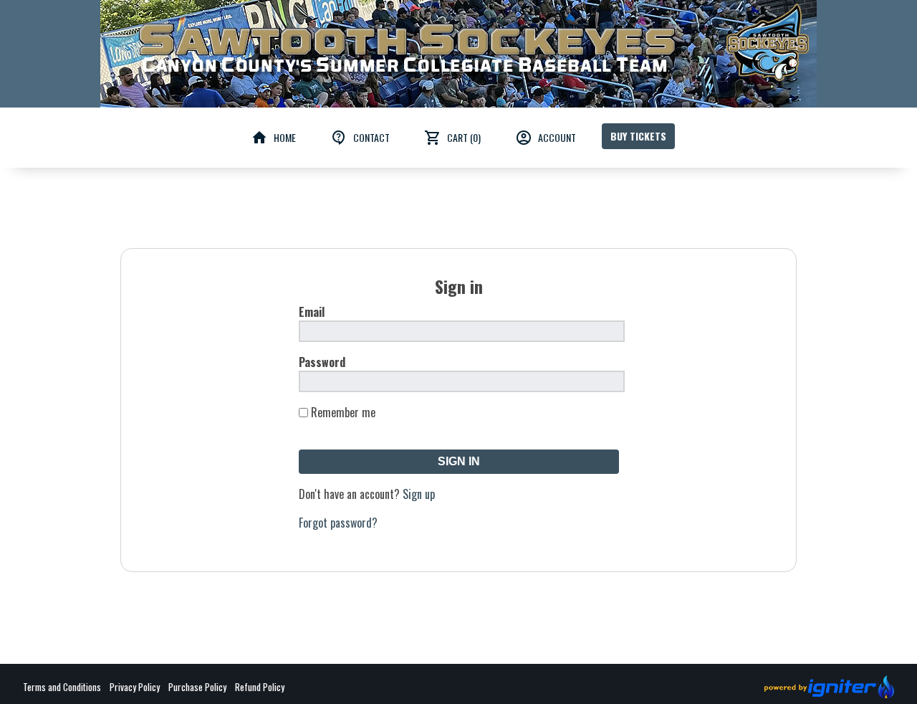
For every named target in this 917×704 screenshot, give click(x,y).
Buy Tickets (638, 135)
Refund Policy (259, 687)
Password (322, 362)
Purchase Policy (197, 687)
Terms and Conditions (62, 687)
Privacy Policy (135, 687)
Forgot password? (338, 522)
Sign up (419, 494)
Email (312, 311)
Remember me (343, 412)
